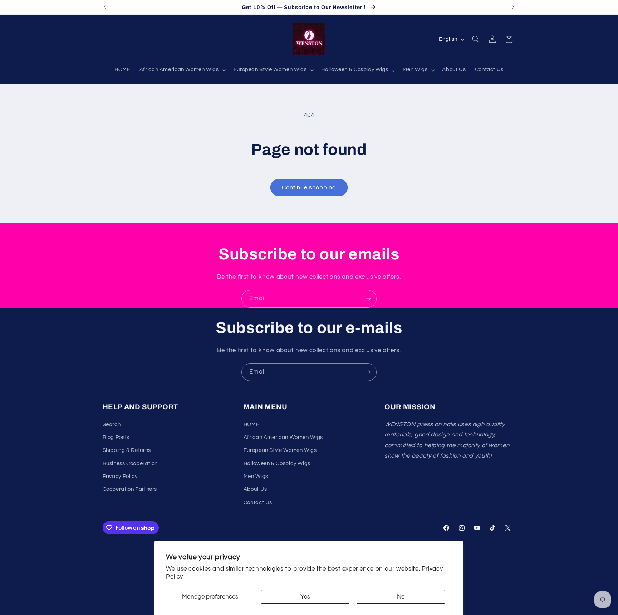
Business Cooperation (130, 463)
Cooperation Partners (130, 489)
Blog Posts (116, 437)
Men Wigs (256, 476)
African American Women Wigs (283, 437)
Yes (305, 597)
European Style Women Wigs (280, 450)
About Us (255, 489)
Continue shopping (309, 187)
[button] (182, 70)
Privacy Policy (120, 476)
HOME (252, 424)
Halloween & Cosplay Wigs (277, 463)
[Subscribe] (368, 298)
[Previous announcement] (105, 7)
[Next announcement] (513, 7)
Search (112, 424)
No (401, 597)
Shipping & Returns (127, 450)
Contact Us (258, 502)
